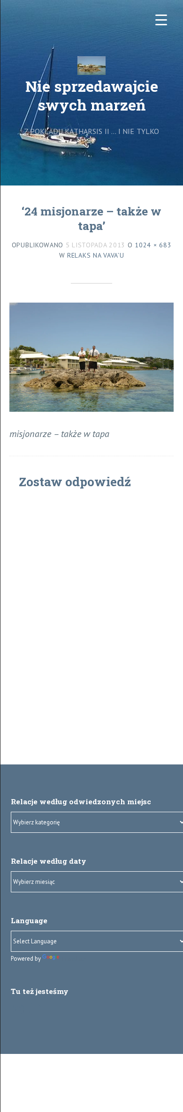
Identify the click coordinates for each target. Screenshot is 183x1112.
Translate (73, 959)
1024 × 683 (153, 245)
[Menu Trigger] (161, 20)
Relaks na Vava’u (95, 255)
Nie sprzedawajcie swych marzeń (91, 95)
